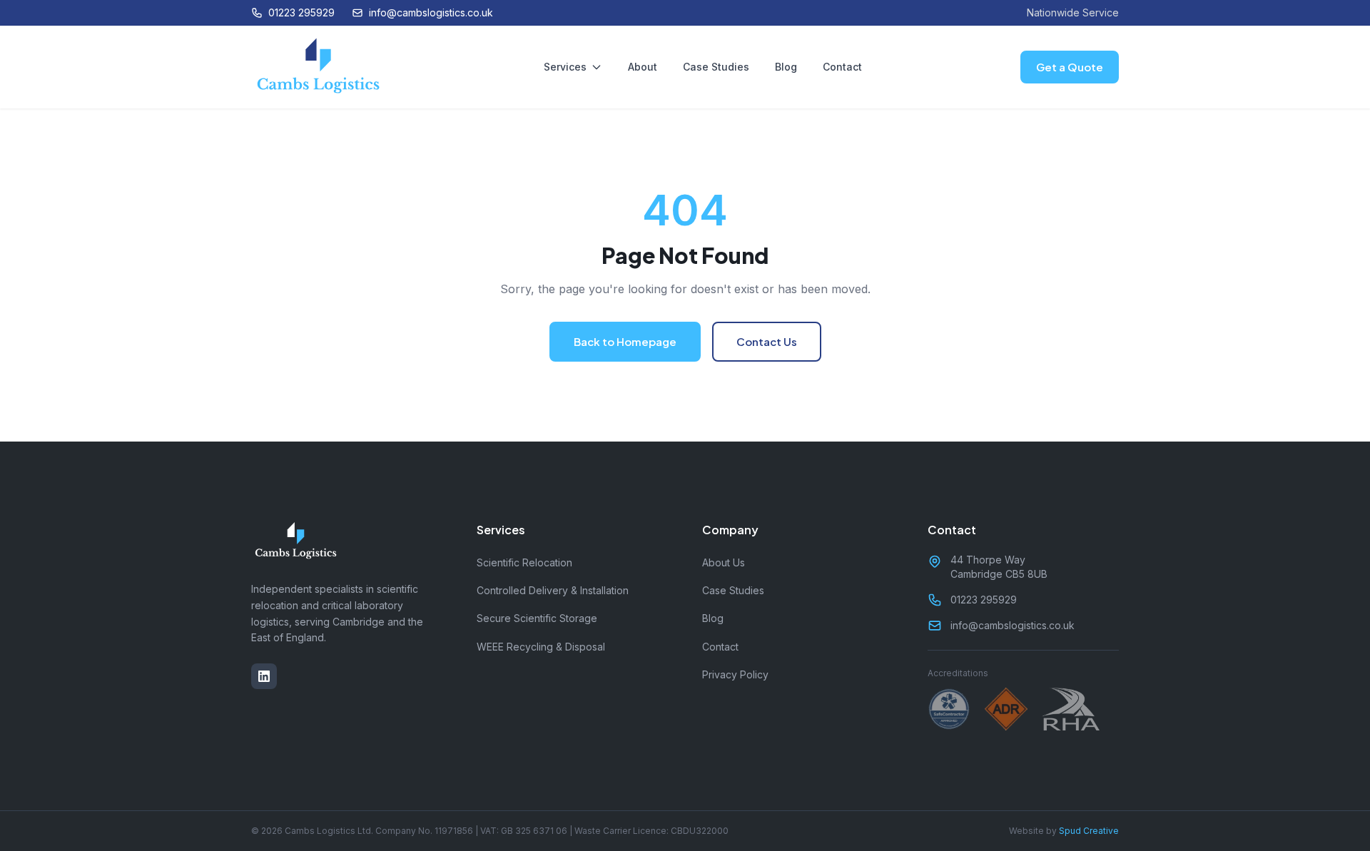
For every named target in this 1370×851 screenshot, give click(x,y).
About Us (723, 562)
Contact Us (766, 341)
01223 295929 (301, 12)
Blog (786, 67)
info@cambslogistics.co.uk (431, 12)
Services (565, 67)
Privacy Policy (735, 674)
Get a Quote (1069, 66)
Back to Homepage (625, 341)
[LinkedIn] (264, 676)
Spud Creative (1089, 830)
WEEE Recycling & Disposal (541, 647)
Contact (842, 67)
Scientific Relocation (524, 562)
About (642, 67)
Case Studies (716, 67)
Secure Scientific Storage (537, 618)
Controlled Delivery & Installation (553, 590)
